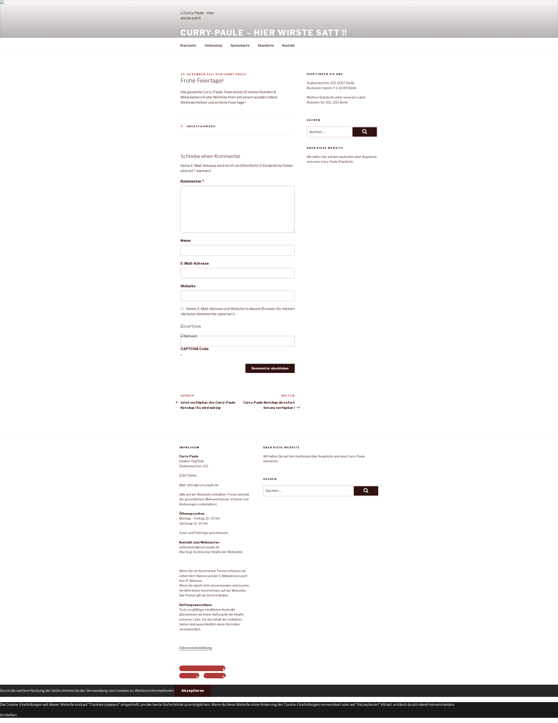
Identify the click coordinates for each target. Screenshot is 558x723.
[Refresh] (188, 336)
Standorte (266, 45)
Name (185, 241)
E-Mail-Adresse (194, 263)
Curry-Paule (235, 74)
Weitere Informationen (154, 691)
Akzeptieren (192, 691)
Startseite (188, 45)
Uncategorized (201, 126)
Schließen (8, 715)
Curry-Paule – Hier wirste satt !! (263, 32)
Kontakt (288, 45)
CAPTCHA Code (194, 349)
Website (188, 286)
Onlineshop (213, 45)
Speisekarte (240, 45)
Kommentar (192, 181)
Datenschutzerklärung (195, 648)
